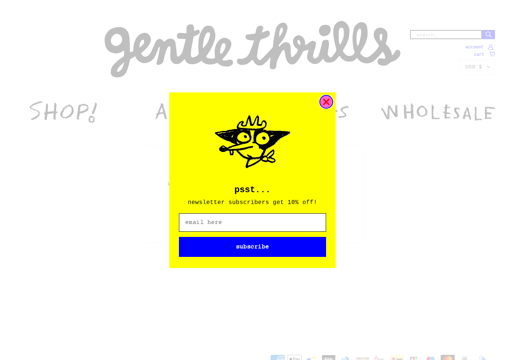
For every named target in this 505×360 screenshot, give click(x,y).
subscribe (252, 247)
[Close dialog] (326, 101)
